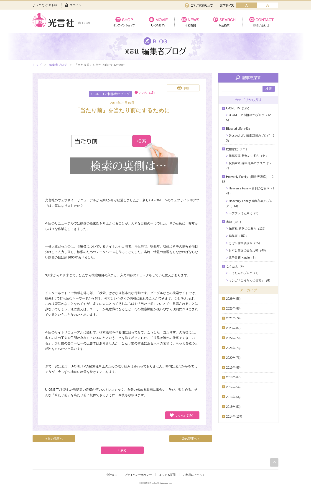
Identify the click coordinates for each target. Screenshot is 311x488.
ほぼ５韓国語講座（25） (245, 243)
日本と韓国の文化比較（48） (248, 250)
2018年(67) (233, 377)
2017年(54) (233, 387)
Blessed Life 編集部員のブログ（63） (250, 138)
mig (267, 5)
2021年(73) (233, 348)
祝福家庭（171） (237, 149)
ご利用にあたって (199, 5)
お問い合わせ (260, 21)
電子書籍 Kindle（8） (243, 257)
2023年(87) (233, 328)
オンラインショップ (124, 21)
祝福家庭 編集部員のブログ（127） (248, 165)
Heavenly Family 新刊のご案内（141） (250, 191)
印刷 (186, 88)
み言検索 (224, 21)
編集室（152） (238, 236)
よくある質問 (167, 474)
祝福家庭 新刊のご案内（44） (248, 156)
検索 (268, 88)
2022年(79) (233, 338)
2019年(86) (233, 367)
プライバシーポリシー (138, 474)
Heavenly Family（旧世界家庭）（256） (247, 179)
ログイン (75, 5)
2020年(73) (233, 357)
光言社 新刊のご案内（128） (248, 228)
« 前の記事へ (54, 438)
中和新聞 (190, 21)
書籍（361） (234, 222)
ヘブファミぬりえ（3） (244, 213)
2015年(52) (233, 406)
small (246, 5)
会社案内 (111, 474)
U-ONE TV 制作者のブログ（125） (248, 117)
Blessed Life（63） (239, 128)
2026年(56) (233, 298)
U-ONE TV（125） (238, 108)
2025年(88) (233, 308)
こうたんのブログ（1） (244, 273)
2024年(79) (233, 318)
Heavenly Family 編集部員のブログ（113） (249, 203)
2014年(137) (234, 416)
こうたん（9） (235, 266)
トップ (37, 65)
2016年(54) (233, 397)
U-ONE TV (158, 21)
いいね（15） (185, 415)
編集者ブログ (58, 65)
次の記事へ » (190, 438)
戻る (123, 450)
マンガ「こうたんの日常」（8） (250, 280)
